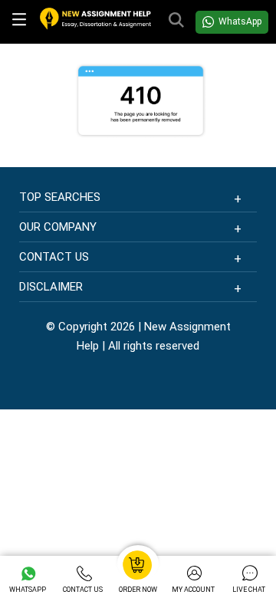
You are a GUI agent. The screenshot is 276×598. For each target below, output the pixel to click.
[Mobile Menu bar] (20, 22)
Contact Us (83, 589)
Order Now (138, 589)
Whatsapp (27, 589)
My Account (193, 589)
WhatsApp (240, 21)
